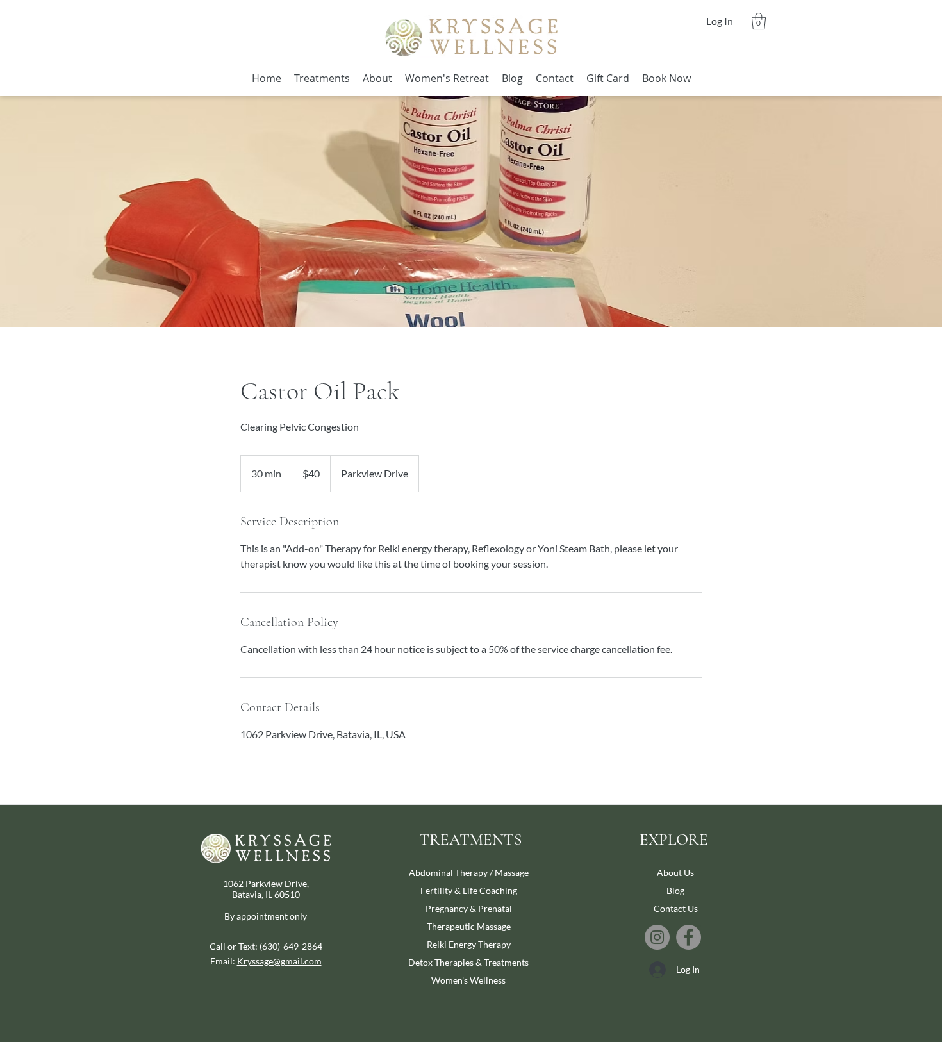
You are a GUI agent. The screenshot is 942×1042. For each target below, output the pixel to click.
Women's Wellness (468, 980)
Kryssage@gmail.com (279, 960)
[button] (759, 21)
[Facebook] (688, 937)
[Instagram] (657, 937)
